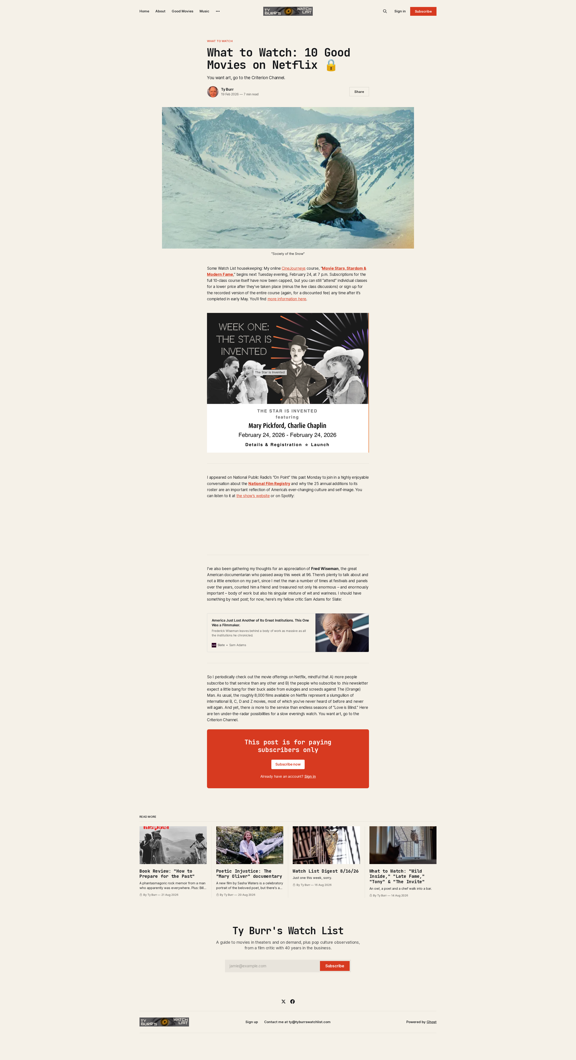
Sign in (400, 11)
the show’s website (253, 496)
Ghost (431, 1022)
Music (204, 11)
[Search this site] (385, 11)
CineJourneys (294, 268)
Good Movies (182, 11)
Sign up (251, 1022)
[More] (217, 11)
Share (359, 92)
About (160, 11)
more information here (287, 299)
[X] (283, 1001)
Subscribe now (288, 764)
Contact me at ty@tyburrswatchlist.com (297, 1022)
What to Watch (220, 41)
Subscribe (423, 11)
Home (144, 11)
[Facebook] (292, 1001)
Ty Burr (227, 89)
